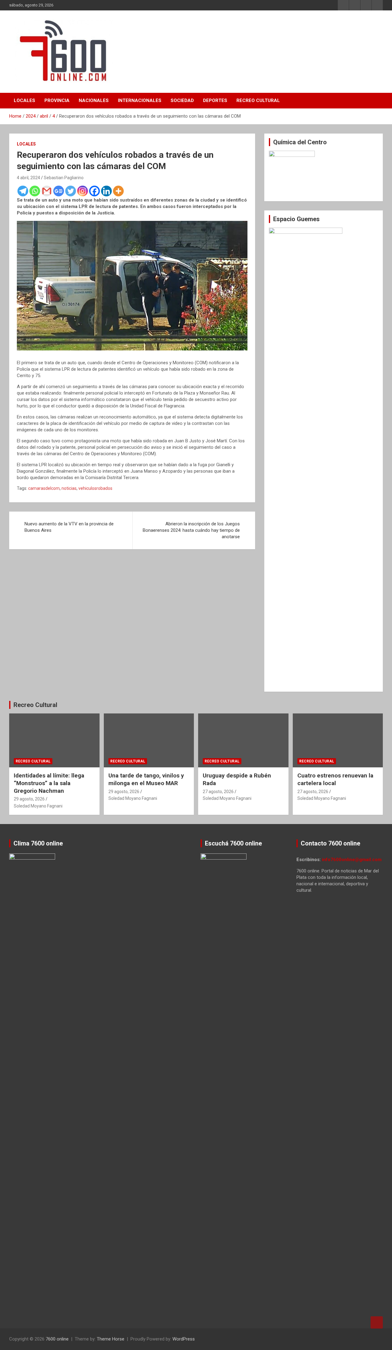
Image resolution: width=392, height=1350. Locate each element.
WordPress (183, 1339)
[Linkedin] (106, 191)
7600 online (57, 1339)
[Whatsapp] (34, 191)
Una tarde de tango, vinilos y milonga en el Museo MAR (146, 779)
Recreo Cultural (258, 100)
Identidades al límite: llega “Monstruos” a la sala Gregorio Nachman (49, 783)
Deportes (215, 100)
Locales (24, 100)
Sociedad (182, 100)
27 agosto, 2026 (218, 791)
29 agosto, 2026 (29, 798)
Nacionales (94, 100)
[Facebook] (94, 191)
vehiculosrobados (95, 488)
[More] (118, 191)
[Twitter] (70, 191)
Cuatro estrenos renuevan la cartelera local (335, 779)
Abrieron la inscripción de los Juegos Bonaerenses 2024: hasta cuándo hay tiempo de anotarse (191, 530)
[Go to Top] (377, 1322)
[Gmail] (46, 191)
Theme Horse (110, 1339)
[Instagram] (82, 191)
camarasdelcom (44, 488)
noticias (69, 488)
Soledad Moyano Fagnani (38, 806)
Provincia (57, 100)
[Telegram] (22, 191)
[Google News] (58, 191)
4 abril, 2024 (28, 177)
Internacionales (139, 100)
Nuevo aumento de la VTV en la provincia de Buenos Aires (69, 527)
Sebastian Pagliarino (64, 177)
